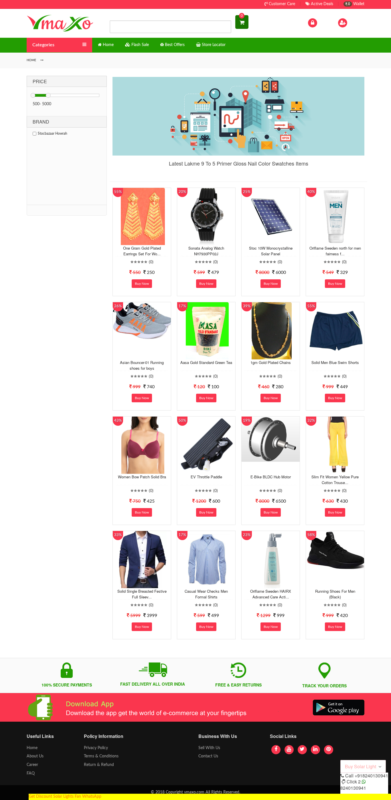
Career (32, 765)
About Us (35, 756)
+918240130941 (371, 775)
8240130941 (353, 788)
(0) (151, 262)
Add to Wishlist (137, 240)
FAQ (31, 773)
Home (32, 748)
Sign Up (355, 23)
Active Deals (321, 4)
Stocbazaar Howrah (52, 133)
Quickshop (148, 240)
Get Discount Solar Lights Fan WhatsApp (65, 797)
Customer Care (281, 4)
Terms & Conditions (101, 756)
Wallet (355, 4)
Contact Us (208, 756)
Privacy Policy (96, 748)
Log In (323, 23)
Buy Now (142, 283)
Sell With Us (209, 748)
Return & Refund (99, 765)
